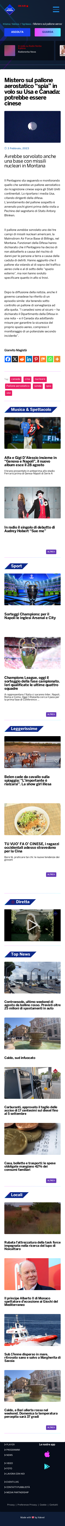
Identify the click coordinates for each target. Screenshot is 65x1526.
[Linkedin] (29, 359)
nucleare (40, 379)
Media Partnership (17, 1493)
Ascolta (17, 32)
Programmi (13, 1450)
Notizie (15, 24)
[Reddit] (22, 359)
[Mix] (43, 359)
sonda (37, 386)
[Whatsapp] (50, 359)
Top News (26, 24)
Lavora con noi (15, 1474)
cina (27, 379)
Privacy (11, 1505)
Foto (9, 1469)
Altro (50, 552)
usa (8, 393)
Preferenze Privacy (27, 1505)
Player (10, 1445)
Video (9, 1463)
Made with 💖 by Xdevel (32, 1518)
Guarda (47, 32)
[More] (57, 359)
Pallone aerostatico (17, 386)
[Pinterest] (36, 359)
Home (7, 24)
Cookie (43, 1505)
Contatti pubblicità (18, 1487)
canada (15, 379)
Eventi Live (12, 1482)
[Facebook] (8, 359)
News (9, 1455)
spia (48, 386)
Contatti (53, 1505)
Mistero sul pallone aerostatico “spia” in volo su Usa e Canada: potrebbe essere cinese (32, 92)
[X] (15, 359)
